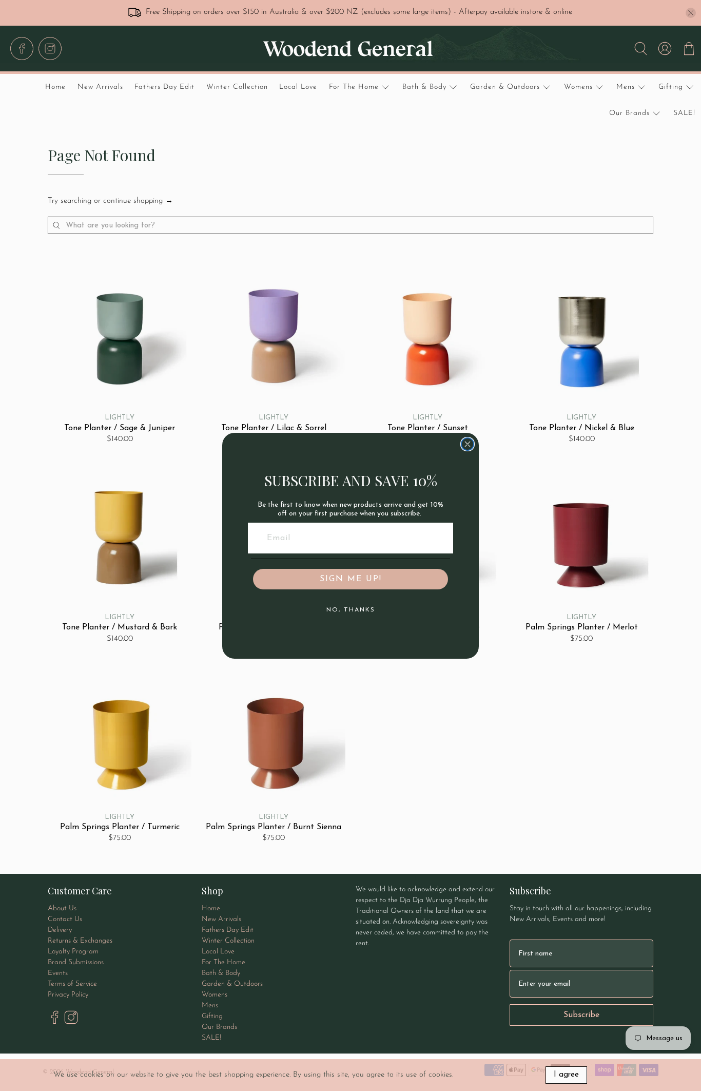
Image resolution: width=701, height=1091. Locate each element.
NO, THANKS (350, 610)
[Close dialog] (467, 444)
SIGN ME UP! (351, 579)
